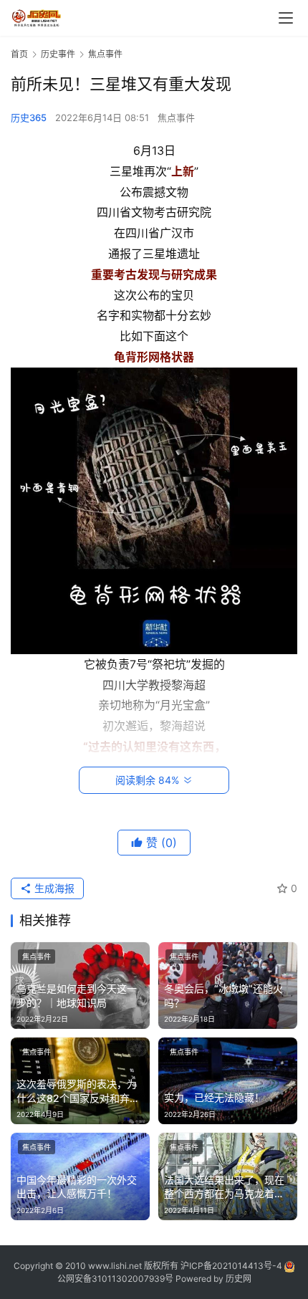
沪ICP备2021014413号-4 (232, 1265)
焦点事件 (176, 117)
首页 (19, 54)
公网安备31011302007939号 (115, 1278)
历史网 (238, 1278)
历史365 (29, 117)
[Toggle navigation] (286, 18)
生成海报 (53, 888)
